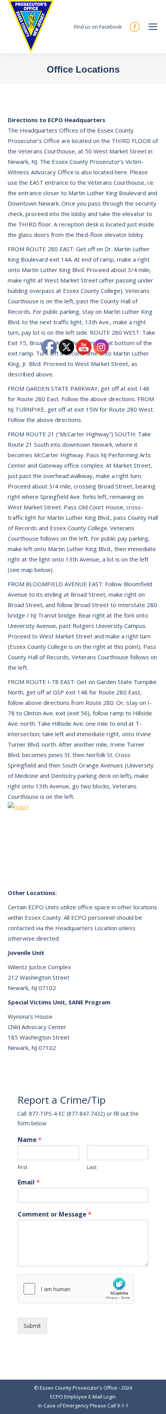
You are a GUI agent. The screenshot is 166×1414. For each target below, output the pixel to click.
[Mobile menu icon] (152, 26)
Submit (32, 1325)
